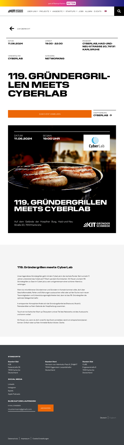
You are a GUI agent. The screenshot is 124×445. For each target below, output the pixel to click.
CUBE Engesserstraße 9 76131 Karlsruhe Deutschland (89, 368)
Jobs (81, 11)
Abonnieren (46, 408)
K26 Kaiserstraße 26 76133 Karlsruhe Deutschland (14, 368)
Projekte (44, 11)
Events (97, 11)
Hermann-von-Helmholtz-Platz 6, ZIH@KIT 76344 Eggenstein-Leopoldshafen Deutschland (61, 367)
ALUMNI (88, 11)
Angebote (57, 11)
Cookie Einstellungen (41, 438)
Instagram (12, 387)
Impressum (25, 438)
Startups (70, 11)
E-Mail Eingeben (14, 406)
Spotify (10, 390)
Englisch (112, 417)
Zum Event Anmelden (49, 113)
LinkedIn (11, 384)
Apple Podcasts (14, 393)
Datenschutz (13, 438)
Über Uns (32, 11)
